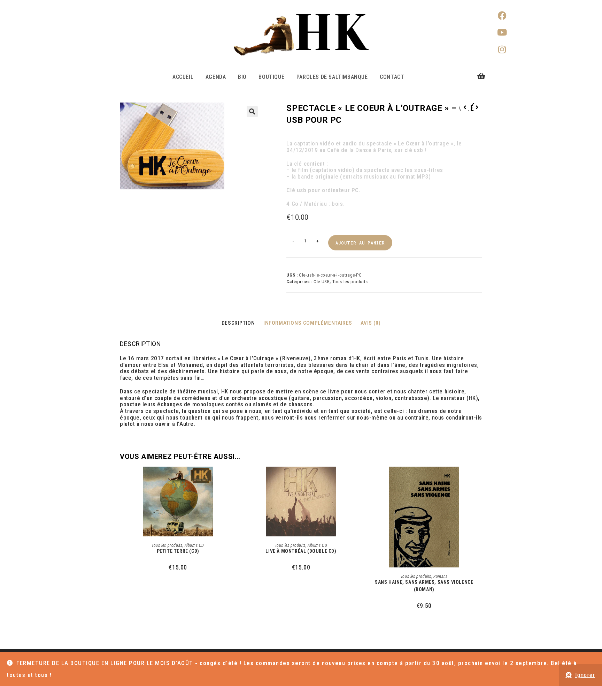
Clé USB (322, 281)
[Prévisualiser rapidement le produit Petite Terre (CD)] (234, 479)
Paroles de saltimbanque (332, 77)
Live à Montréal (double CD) (300, 551)
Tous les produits (350, 281)
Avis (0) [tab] (370, 323)
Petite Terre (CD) (178, 551)
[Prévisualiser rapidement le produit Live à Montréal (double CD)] (357, 479)
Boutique (271, 77)
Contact (392, 77)
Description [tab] (238, 323)
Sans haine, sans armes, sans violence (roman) (424, 585)
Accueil (182, 77)
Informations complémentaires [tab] (307, 323)
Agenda (216, 77)
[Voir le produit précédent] (465, 107)
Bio (242, 77)
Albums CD (194, 545)
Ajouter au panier (360, 243)
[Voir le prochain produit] (477, 107)
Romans (440, 576)
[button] (252, 111)
